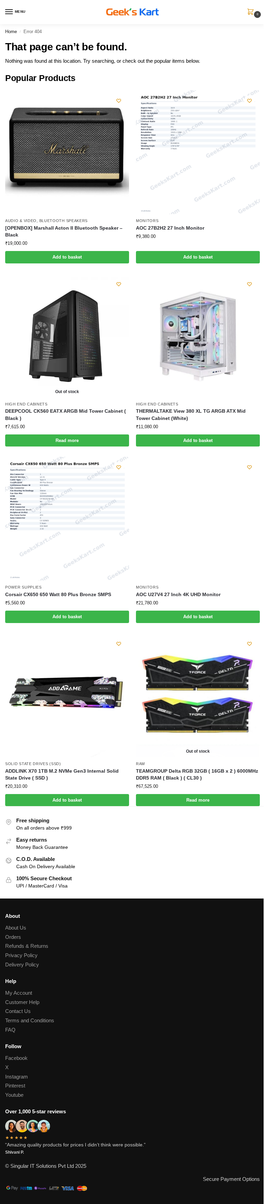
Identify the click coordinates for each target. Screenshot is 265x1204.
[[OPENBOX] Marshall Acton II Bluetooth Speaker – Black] (67, 152)
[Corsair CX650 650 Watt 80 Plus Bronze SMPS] (67, 519)
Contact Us (18, 1011)
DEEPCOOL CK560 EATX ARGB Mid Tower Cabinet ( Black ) (65, 415)
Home (11, 31)
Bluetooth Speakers (63, 221)
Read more (67, 440)
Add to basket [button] (67, 257)
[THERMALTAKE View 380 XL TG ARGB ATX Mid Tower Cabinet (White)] (198, 336)
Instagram (16, 1077)
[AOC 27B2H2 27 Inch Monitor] (198, 152)
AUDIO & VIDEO (21, 221)
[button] (252, 12)
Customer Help (22, 1002)
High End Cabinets (26, 404)
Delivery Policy (22, 964)
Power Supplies (23, 587)
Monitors (147, 221)
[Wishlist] (119, 101)
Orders (13, 937)
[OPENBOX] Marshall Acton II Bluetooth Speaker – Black (63, 231)
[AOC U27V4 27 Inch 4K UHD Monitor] (198, 519)
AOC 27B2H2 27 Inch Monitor (170, 228)
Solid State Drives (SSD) (33, 764)
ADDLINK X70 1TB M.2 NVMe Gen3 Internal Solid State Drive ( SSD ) (62, 775)
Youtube (14, 1095)
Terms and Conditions (29, 1020)
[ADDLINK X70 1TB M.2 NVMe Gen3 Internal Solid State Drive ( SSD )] (67, 695)
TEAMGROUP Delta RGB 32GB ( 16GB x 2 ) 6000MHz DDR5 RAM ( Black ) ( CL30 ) (197, 775)
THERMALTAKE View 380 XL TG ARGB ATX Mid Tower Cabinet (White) (191, 415)
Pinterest (15, 1085)
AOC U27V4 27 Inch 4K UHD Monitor (178, 594)
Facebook (16, 1058)
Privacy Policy (21, 955)
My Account (18, 993)
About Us (15, 928)
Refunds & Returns (26, 946)
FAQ (10, 1030)
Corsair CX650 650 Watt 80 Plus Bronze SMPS (58, 594)
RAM (140, 764)
